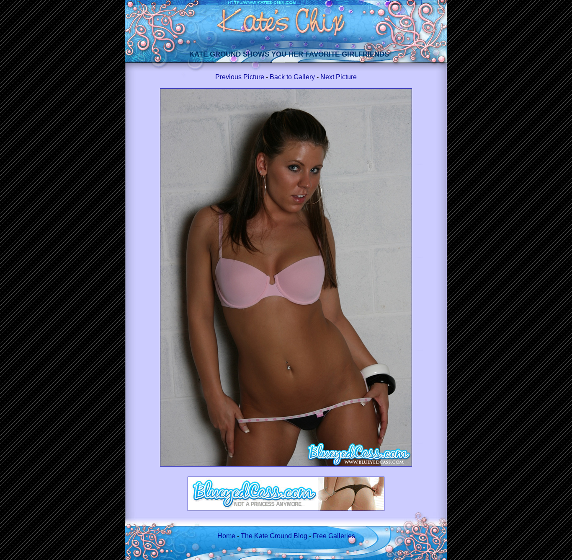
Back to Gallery (292, 76)
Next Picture (338, 76)
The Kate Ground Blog (274, 535)
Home (226, 535)
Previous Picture (239, 76)
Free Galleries (334, 535)
